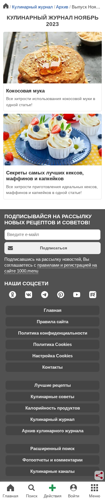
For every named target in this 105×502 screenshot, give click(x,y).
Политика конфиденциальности (52, 332)
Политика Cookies (52, 344)
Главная (53, 310)
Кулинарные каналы (52, 471)
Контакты (52, 367)
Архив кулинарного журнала (52, 430)
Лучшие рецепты (52, 385)
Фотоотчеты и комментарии (52, 459)
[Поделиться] (99, 475)
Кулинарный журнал (52, 419)
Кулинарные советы (52, 396)
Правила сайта (52, 321)
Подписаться (53, 248)
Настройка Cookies (52, 355)
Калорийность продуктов (52, 407)
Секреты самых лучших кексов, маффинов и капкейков (45, 175)
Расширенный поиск (52, 448)
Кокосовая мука (25, 90)
